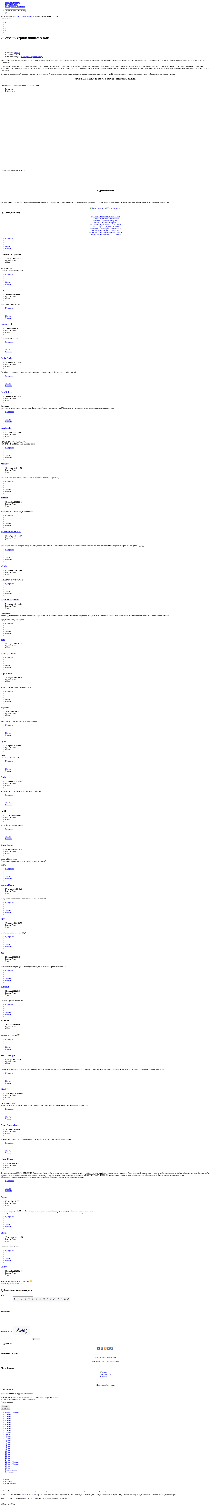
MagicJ (4, 1089)
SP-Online (21, 16)
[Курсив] (18, 1298)
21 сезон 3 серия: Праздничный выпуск (105, 226)
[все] (11, 1389)
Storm (3, 1233)
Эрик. (3, 741)
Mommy (5, 464)
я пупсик (5, 987)
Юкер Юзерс (7, 1159)
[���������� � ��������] (111, 1348)
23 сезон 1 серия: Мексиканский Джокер (105, 234)
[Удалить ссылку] (50, 1298)
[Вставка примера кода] (61, 1298)
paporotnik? (6, 673)
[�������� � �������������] (105, 1348)
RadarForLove (8, 358)
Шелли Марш (7, 885)
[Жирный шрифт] (14, 1298)
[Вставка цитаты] (58, 1298)
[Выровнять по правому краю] (32, 1298)
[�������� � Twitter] (108, 1348)
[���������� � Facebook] (98, 1348)
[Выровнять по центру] (29, 1298)
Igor (3, 919)
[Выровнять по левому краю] (25, 1298)
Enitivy (4, 1267)
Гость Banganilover (10, 1125)
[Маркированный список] (36, 1298)
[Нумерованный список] (40, 1298)
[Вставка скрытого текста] (68, 1298)
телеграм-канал (27, 1495)
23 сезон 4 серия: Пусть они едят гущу (105, 230)
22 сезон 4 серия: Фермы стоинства (105, 219)
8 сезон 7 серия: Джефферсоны (105, 223)
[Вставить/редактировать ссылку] (47, 1298)
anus (3, 639)
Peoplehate (6, 428)
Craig (3, 777)
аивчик (4, 498)
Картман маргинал (10, 600)
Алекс (4, 1197)
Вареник (5, 707)
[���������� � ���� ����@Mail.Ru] (102, 1348)
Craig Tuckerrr (8, 845)
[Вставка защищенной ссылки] (54, 1298)
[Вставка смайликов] (44, 1298)
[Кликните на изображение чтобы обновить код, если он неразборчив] (21, 1334)
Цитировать (9, 238)
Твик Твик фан (8, 1055)
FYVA (4, 566)
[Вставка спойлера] (64, 1298)
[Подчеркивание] (21, 1298)
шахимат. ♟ (6, 324)
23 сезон (29, 16)
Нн (2, 290)
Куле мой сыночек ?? (11, 531)
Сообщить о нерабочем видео (32, 57)
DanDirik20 (6, 392)
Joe (2, 953)
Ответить (8, 248)
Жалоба (8, 246)
